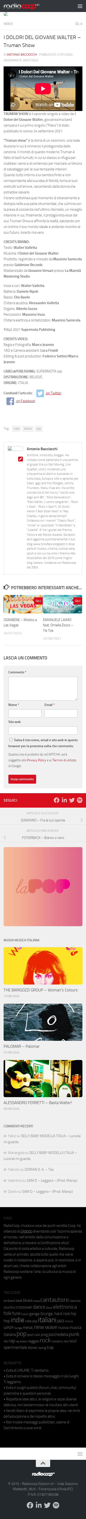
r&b (6, 1341)
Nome (13, 705)
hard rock (62, 1313)
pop (39, 428)
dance (39, 1307)
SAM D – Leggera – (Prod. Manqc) (52, 1180)
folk (7, 1313)
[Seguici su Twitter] (72, 800)
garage (34, 1314)
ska (66, 1341)
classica (75, 1301)
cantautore (54, 1300)
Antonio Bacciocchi (22, 54)
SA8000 (26, 1231)
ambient (9, 1301)
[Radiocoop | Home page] (27, 6)
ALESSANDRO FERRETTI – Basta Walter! (38, 1102)
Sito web (14, 722)
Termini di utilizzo (64, 760)
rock (45, 1340)
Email (49, 705)
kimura (69, 1321)
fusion (25, 1314)
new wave (45, 1327)
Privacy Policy (36, 760)
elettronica (65, 1307)
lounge (18, 1328)
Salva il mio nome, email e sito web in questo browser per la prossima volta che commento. (43, 743)
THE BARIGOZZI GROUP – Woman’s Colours (41, 990)
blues (27, 1300)
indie (16, 428)
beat (19, 1300)
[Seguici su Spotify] (79, 800)
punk (74, 1334)
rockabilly (57, 1341)
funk (16, 1313)
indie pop (31, 1321)
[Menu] (80, 6)
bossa (36, 1301)
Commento (17, 672)
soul (72, 1341)
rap (12, 1341)
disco (49, 1307)
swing (42, 1348)
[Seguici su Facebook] (56, 800)
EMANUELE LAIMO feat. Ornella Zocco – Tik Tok (58, 625)
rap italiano (21, 1341)
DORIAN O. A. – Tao (39, 1169)
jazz (60, 1320)
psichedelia (58, 1334)
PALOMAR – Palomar (22, 1046)
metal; (28, 1327)
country (9, 1307)
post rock (33, 1335)
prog (44, 1335)
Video (8, 24)
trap (50, 1347)
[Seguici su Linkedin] (64, 800)
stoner (33, 1347)
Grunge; (47, 1313)
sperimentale (15, 1347)
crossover (24, 1307)
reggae (33, 1341)
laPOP (8, 1328)
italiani (28, 428)
